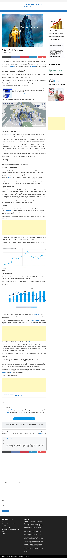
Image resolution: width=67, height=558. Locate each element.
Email (3, 505)
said (29, 341)
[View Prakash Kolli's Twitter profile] (4, 441)
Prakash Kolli (5, 52)
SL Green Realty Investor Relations (12, 128)
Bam (29, 556)
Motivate (48, 11)
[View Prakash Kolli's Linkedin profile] (4, 443)
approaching (10, 177)
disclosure (41, 433)
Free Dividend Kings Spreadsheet (11, 409)
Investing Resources (57, 11)
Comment (4, 485)
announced (8, 134)
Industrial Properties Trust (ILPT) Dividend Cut (13, 395)
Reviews (3, 533)
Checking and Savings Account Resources (16, 0)
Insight (33, 11)
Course (26, 405)
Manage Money (41, 11)
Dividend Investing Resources (28, 0)
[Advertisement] (24, 227)
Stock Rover (6, 412)
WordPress (24, 556)
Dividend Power (33, 4)
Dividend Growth (6, 11)
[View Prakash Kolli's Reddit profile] (4, 446)
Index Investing (26, 11)
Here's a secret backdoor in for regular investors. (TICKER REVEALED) (24, 93)
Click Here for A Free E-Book (54, 39)
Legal (3, 531)
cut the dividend (11, 66)
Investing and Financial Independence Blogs (10, 529)
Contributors (4, 525)
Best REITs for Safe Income (9, 394)
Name (3, 500)
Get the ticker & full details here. (56, 56)
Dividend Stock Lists (16, 11)
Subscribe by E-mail (37, 0)
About (3, 521)
